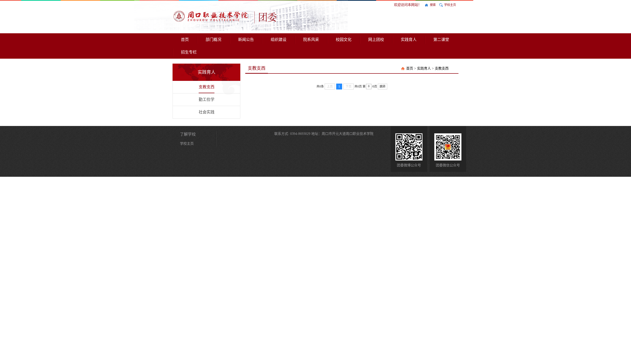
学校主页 (450, 5)
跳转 (383, 86)
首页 (185, 39)
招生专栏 (189, 52)
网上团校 (376, 39)
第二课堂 (441, 39)
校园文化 (343, 39)
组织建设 (278, 39)
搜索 (433, 5)
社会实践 (206, 112)
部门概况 (213, 39)
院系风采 (311, 39)
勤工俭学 (206, 99)
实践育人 (409, 39)
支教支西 (206, 87)
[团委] (228, 16)
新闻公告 (246, 39)
